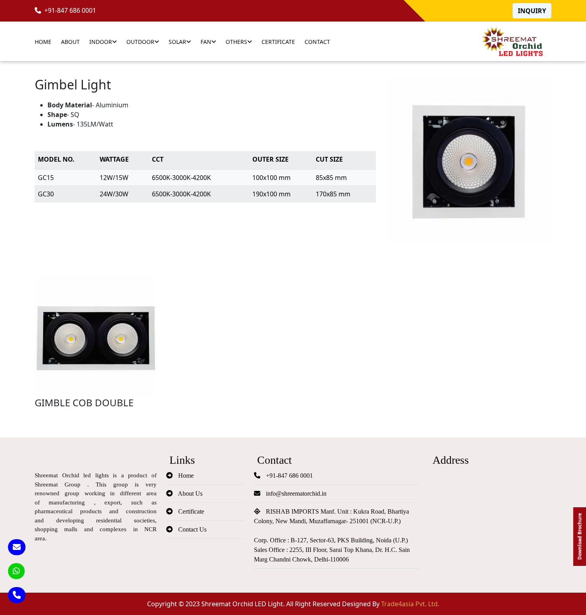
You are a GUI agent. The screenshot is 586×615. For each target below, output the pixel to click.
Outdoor (140, 41)
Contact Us (191, 529)
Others (236, 41)
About (70, 41)
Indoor (100, 41)
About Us (190, 493)
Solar (177, 41)
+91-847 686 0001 (68, 10)
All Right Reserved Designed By (362, 603)
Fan (206, 41)
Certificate (278, 41)
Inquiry (532, 10)
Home (43, 41)
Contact (317, 41)
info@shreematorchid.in (295, 493)
